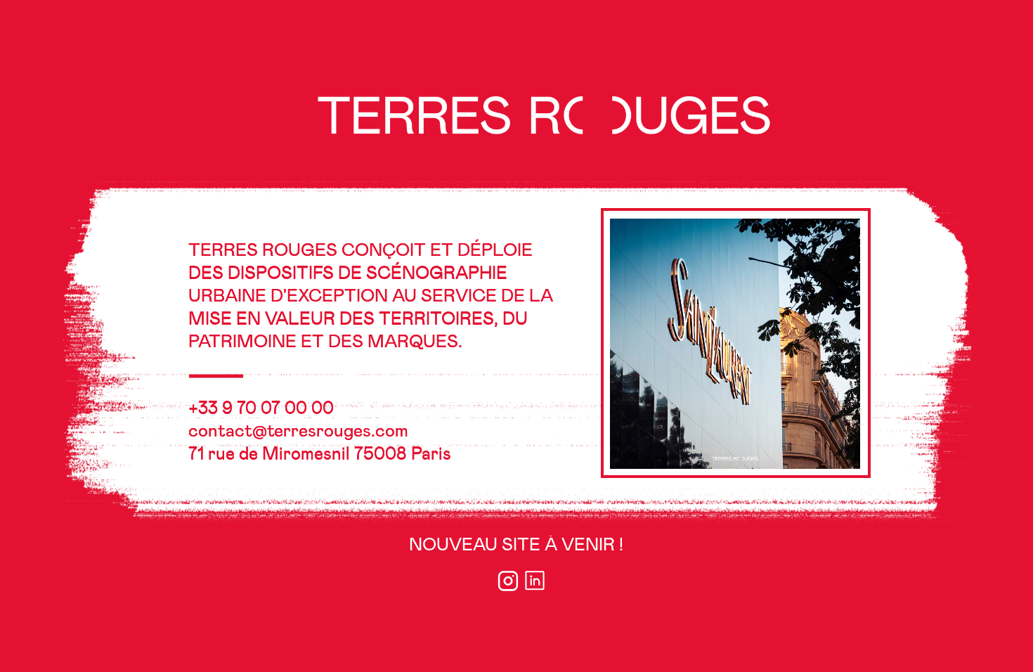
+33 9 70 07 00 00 (261, 408)
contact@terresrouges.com (298, 430)
